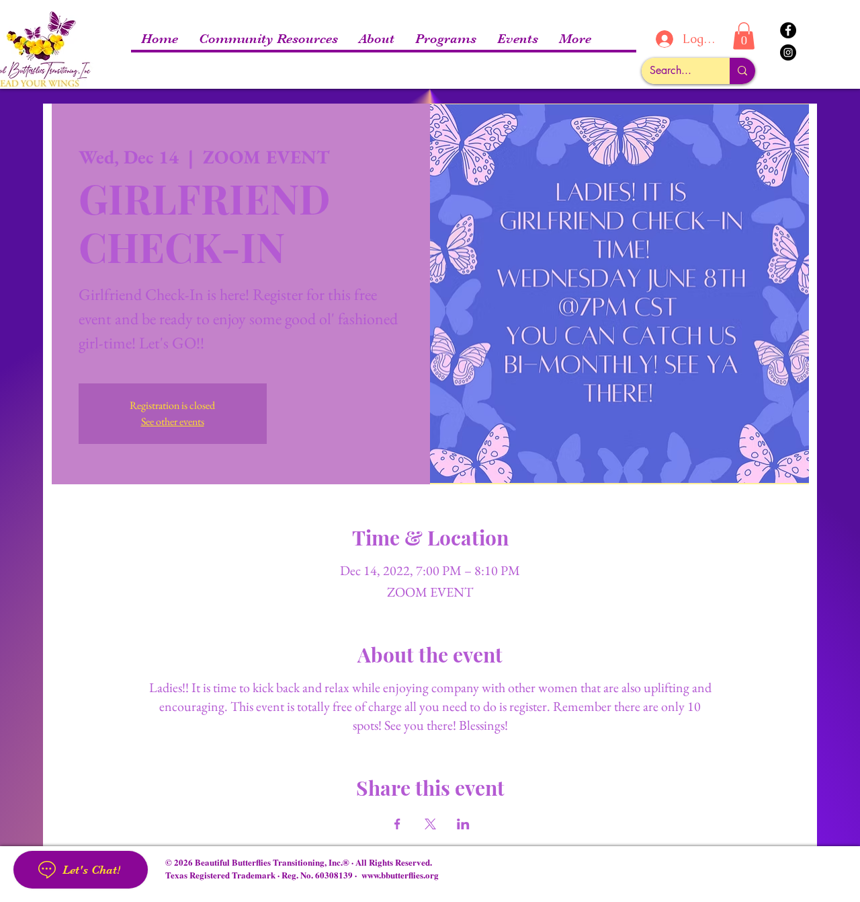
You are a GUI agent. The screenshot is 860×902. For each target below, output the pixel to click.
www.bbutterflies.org (400, 874)
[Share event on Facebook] (397, 824)
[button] (743, 36)
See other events (172, 421)
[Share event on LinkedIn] (463, 824)
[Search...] (742, 71)
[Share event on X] (430, 824)
